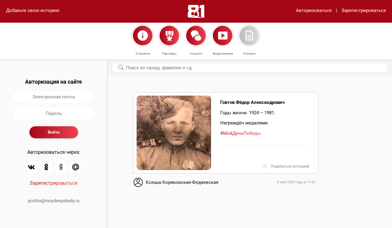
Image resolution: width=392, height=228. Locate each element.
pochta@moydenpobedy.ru (54, 200)
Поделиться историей (290, 166)
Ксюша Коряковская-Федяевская (182, 182)
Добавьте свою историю (32, 10)
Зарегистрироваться (363, 10)
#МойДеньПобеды (240, 133)
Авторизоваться (314, 10)
